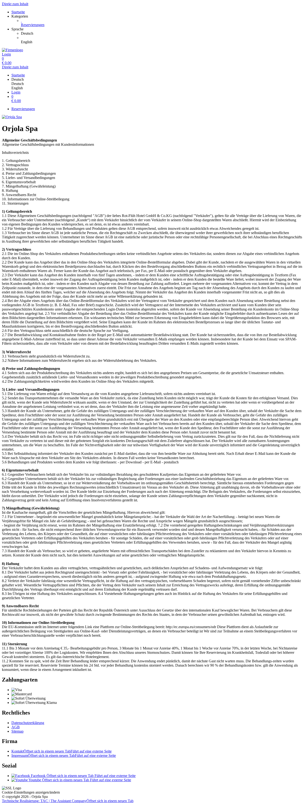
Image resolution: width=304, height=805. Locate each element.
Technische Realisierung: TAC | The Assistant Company (67, 801)
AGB (15, 727)
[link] (161, 33)
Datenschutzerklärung (27, 723)
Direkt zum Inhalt (15, 4)
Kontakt (61, 751)
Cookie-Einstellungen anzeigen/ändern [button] (31, 792)
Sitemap (17, 731)
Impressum (63, 755)
